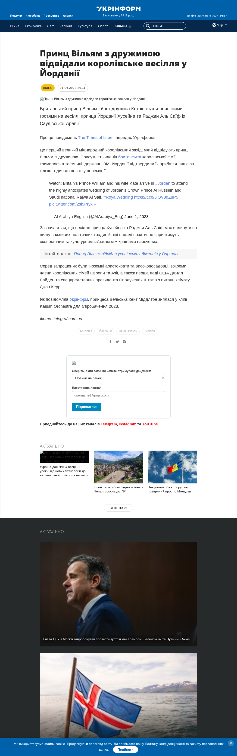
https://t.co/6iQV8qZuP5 (156, 197)
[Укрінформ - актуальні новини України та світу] (118, 8)
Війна (15, 26)
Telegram (109, 424)
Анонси (68, 16)
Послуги (16, 16)
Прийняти (126, 749)
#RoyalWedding (118, 197)
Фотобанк (33, 16)
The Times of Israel (95, 137)
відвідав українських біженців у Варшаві (126, 254)
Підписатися (86, 407)
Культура (85, 26)
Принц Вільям (128, 331)
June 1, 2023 (137, 216)
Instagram (127, 424)
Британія (86, 331)
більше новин (118, 508)
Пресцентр (51, 16)
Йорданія (105, 331)
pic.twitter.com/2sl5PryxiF (72, 204)
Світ (50, 26)
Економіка (33, 26)
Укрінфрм (79, 299)
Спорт (103, 26)
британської (130, 157)
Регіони (65, 26)
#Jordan (162, 183)
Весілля (149, 331)
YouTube (150, 424)
